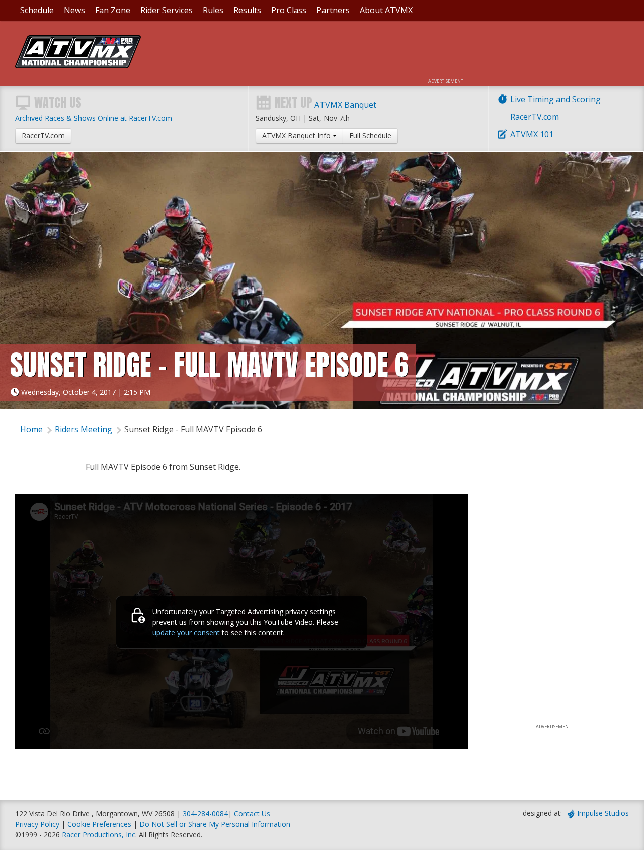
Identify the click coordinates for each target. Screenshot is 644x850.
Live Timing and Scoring (555, 99)
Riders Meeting (83, 429)
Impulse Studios (603, 813)
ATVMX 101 (531, 134)
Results (247, 10)
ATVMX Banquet (345, 104)
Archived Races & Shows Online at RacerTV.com (93, 118)
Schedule (37, 10)
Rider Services (166, 10)
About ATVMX (386, 10)
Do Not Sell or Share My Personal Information (214, 824)
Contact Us (252, 813)
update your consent (186, 633)
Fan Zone (112, 10)
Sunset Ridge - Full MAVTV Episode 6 (193, 429)
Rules (213, 10)
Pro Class (288, 10)
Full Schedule (370, 135)
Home (31, 429)
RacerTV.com (534, 116)
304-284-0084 (205, 813)
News (74, 10)
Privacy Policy (37, 824)
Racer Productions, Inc (98, 834)
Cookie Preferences (100, 824)
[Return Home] (78, 65)
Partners (333, 10)
